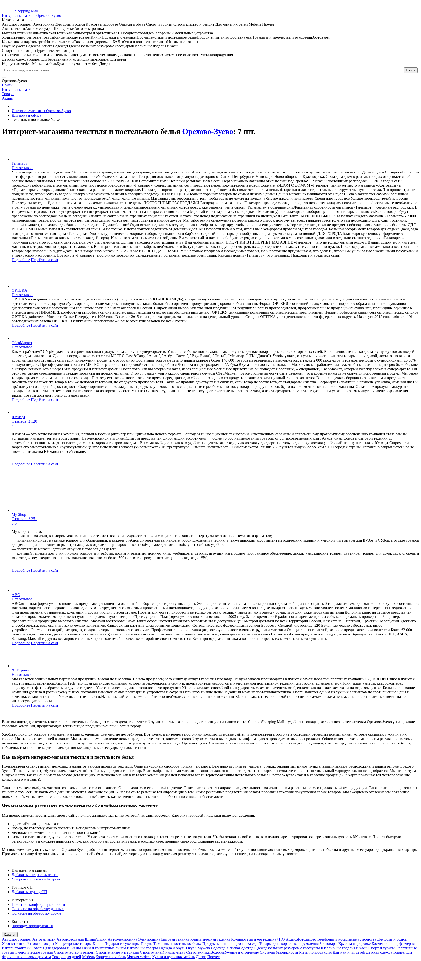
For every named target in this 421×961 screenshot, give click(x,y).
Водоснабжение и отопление (234, 952)
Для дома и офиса (392, 939)
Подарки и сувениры (122, 944)
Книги (98, 944)
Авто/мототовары (16, 939)
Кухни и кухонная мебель (173, 957)
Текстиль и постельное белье (177, 944)
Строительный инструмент (162, 952)
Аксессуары (310, 948)
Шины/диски (96, 939)
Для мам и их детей (349, 952)
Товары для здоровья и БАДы (56, 948)
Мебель (88, 957)
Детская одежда (379, 952)
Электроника (149, 939)
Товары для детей (66, 957)
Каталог (10, 934)
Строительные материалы (117, 952)
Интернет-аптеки (16, 948)
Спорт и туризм (381, 948)
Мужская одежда (211, 948)
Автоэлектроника (122, 939)
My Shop (19, 514)
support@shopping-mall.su (32, 926)
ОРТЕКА (19, 290)
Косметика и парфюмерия (393, 944)
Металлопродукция (315, 952)
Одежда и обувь (172, 948)
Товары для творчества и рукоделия (289, 944)
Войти (7, 85)
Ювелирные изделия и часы (344, 948)
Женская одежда (239, 948)
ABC (16, 595)
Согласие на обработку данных (38, 909)
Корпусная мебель (111, 957)
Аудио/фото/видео (301, 939)
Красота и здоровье (354, 944)
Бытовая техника (175, 939)
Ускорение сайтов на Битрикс (36, 879)
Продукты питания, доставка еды (230, 944)
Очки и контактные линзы (104, 948)
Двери (201, 957)
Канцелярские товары (73, 944)
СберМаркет (22, 343)
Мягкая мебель (139, 957)
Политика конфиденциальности (38, 904)
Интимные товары (142, 948)
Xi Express (20, 670)
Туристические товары (34, 952)
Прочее (213, 957)
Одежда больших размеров (276, 948)
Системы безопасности (279, 952)
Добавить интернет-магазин (35, 875)
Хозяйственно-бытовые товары (28, 944)
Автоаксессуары (70, 939)
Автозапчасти (44, 939)
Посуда (147, 944)
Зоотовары (328, 944)
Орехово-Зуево (207, 131)
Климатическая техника (210, 939)
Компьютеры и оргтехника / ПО (258, 939)
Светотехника (198, 952)
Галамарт (19, 163)
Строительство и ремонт (74, 952)
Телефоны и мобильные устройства (346, 939)
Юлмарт (18, 417)
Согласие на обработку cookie (36, 913)
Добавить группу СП (29, 892)
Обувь (191, 948)
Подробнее (21, 260)
